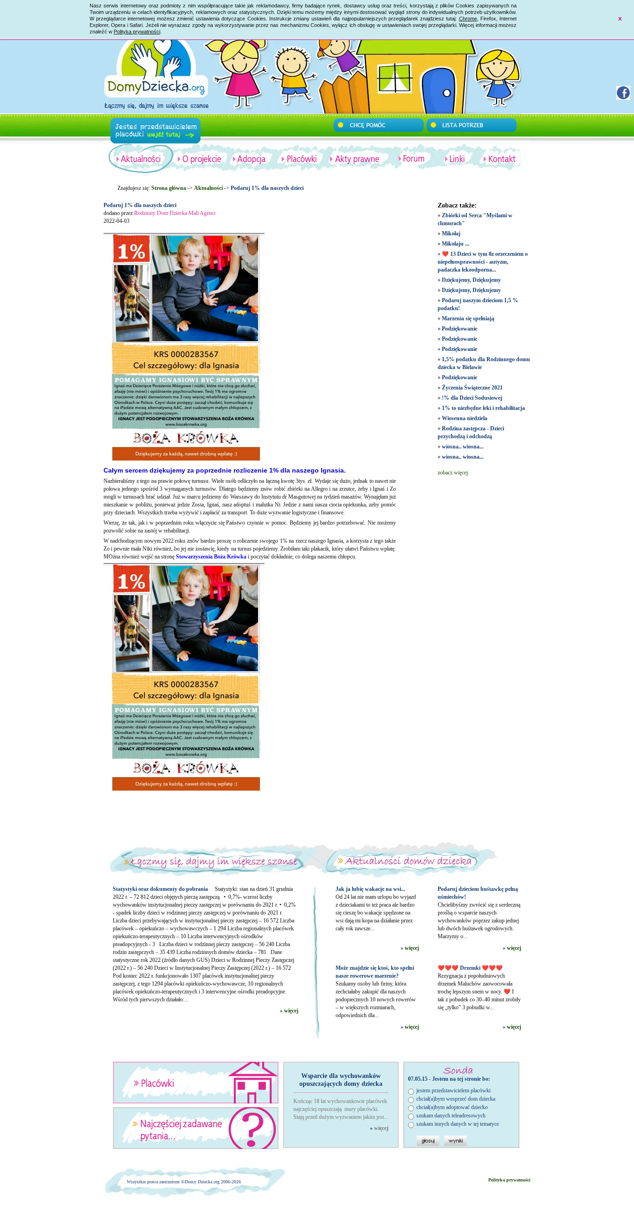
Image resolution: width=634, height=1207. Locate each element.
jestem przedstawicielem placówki (453, 1090)
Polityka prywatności (137, 31)
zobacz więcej (453, 472)
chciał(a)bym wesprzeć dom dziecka (455, 1099)
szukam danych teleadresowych (450, 1115)
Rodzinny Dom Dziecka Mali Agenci (174, 213)
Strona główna (168, 188)
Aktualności (208, 188)
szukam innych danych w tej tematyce (457, 1124)
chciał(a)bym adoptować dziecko (452, 1107)
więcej (291, 1010)
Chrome (468, 18)
